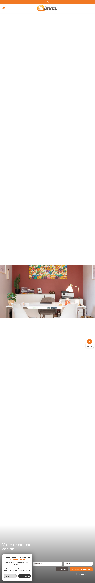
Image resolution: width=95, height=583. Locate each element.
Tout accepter (25, 576)
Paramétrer (10, 576)
